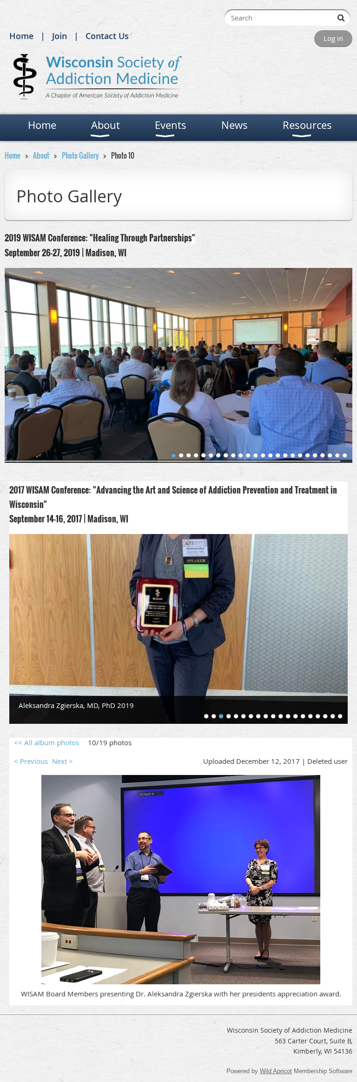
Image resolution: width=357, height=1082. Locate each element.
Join (59, 35)
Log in (333, 38)
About (41, 155)
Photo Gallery (80, 155)
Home (21, 35)
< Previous (31, 761)
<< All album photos (46, 742)
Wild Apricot (276, 1071)
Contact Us (107, 35)
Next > (62, 761)
